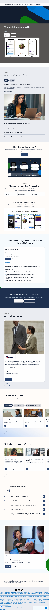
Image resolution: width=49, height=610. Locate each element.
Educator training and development (32, 596)
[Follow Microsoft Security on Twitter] (19, 590)
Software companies (13, 602)
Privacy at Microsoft (42, 602)
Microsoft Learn (19, 600)
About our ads (2, 609)
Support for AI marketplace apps (29, 600)
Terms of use (32, 607)
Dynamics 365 (15, 599)
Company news (35, 602)
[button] (7, 40)
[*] (4, 578)
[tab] (6, 80)
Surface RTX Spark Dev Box (24, 592)
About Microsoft (28, 602)
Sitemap (11, 607)
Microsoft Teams (37, 599)
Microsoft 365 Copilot (44, 599)
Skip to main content (4, 0)
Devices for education (38, 595)
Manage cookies (26, 607)
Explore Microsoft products (5, 593)
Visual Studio (19, 602)
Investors (2, 603)
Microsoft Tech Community (40, 600)
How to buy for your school (20, 596)
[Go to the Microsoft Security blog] (22, 590)
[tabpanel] (24, 111)
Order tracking (46, 593)
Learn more (7, 262)
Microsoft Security (8, 599)
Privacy (21, 607)
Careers (23, 602)
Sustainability (20, 603)
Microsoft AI (2, 599)
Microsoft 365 (20, 599)
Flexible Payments (21, 595)
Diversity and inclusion (8, 603)
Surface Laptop (7, 592)
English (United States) (4, 605)
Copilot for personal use (43, 592)
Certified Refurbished (4, 595)
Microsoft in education (29, 595)
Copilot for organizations (34, 592)
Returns (41, 593)
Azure (7, 600)
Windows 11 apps (14, 593)
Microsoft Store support (35, 593)
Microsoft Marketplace (4, 602)
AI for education (6, 597)
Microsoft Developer (12, 600)
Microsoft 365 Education (10, 596)
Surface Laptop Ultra (15, 592)
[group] (24, 351)
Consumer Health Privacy (5, 607)
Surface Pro (2, 592)
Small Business (3, 600)
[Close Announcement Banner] (43, 4)
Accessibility (15, 603)
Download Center (26, 593)
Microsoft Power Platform (28, 599)
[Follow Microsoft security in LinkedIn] (16, 590)
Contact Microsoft (16, 607)
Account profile (20, 593)
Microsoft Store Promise (13, 595)
